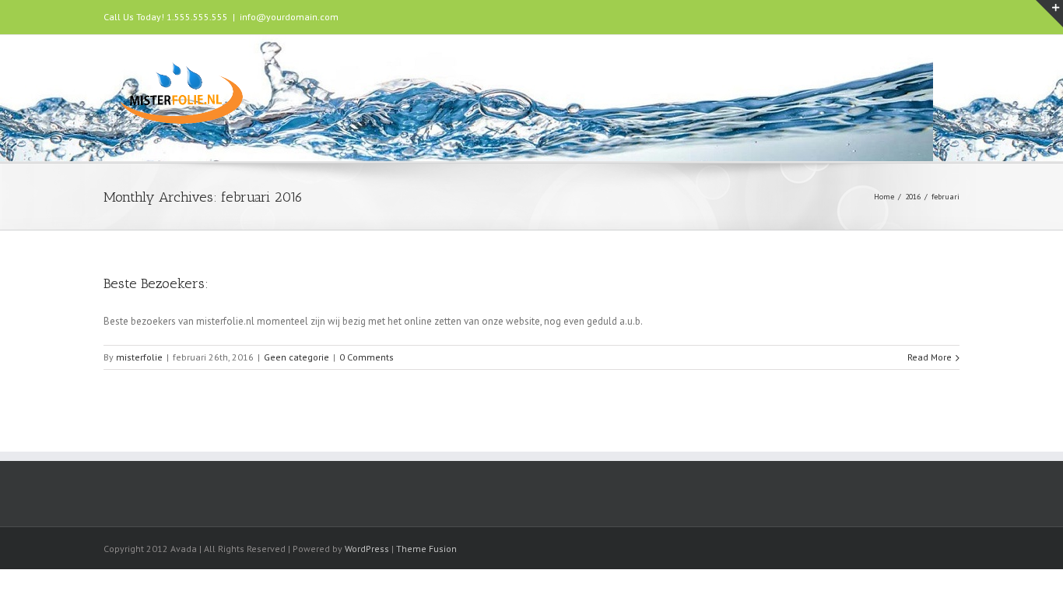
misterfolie (139, 357)
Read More (929, 357)
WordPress (367, 548)
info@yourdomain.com (289, 17)
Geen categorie (296, 357)
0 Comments (366, 357)
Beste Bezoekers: (156, 283)
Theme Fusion (426, 548)
